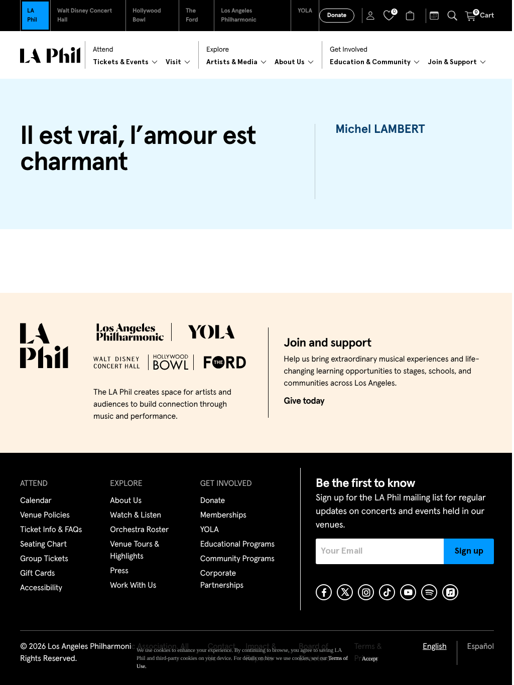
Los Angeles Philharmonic (238, 15)
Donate (336, 16)
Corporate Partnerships (221, 580)
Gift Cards (37, 574)
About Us (126, 501)
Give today (304, 401)
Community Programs (237, 559)
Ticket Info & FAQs (51, 530)
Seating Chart (43, 545)
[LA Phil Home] (50, 55)
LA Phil (32, 15)
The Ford (192, 15)
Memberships (223, 515)
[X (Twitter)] (345, 592)
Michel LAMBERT (380, 130)
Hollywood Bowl (147, 15)
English (434, 647)
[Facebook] (324, 592)
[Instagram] (366, 592)
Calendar (36, 501)
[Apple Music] (450, 592)
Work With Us (133, 586)
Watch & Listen (135, 515)
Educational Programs (237, 545)
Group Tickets (44, 559)
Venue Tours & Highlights (134, 551)
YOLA (305, 11)
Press (119, 571)
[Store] (411, 15)
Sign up (469, 551)
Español (480, 647)
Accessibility (41, 588)
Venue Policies (45, 515)
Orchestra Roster (139, 530)
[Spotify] (429, 592)
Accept (369, 659)
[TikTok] (387, 592)
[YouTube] (408, 592)
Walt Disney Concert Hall (84, 15)
